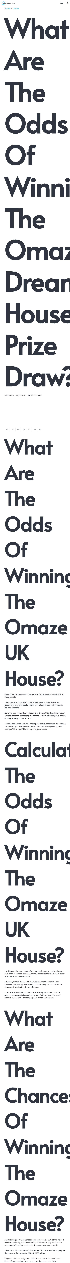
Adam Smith (9, 395)
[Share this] (7, 429)
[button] (61, 2)
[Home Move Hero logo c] (8, 3)
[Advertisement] (35, 410)
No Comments (36, 395)
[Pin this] (23, 429)
